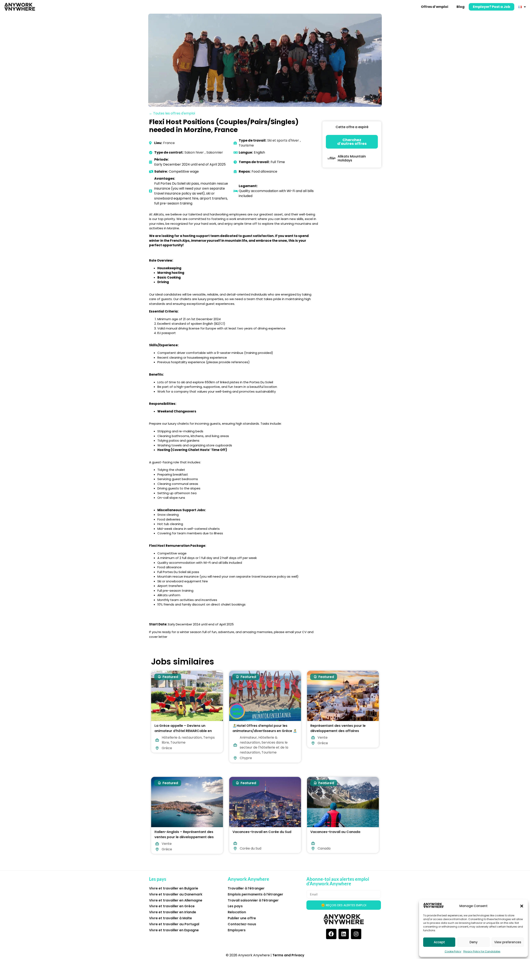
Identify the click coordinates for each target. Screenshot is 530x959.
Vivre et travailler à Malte (170, 918)
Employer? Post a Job (491, 6)
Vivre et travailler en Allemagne (175, 900)
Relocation (237, 912)
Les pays (235, 906)
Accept (439, 942)
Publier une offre (242, 918)
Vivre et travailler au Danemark (175, 894)
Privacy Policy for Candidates (481, 951)
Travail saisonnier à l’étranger (253, 900)
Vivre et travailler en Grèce (172, 906)
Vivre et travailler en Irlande (172, 912)
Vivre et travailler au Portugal (174, 924)
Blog (461, 6)
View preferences (507, 942)
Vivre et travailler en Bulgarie (173, 888)
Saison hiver (194, 152)
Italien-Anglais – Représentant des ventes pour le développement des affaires (184, 837)
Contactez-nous (242, 924)
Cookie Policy (453, 951)
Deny (474, 942)
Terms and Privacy (288, 955)
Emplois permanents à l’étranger (255, 894)
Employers (237, 930)
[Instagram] (356, 934)
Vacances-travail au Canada (335, 831)
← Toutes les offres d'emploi (172, 113)
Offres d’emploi (434, 6)
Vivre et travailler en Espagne (174, 930)
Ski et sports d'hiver (283, 140)
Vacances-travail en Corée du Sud (261, 831)
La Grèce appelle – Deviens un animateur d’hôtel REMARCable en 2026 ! (183, 730)
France (169, 143)
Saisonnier (214, 152)
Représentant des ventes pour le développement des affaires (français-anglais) (338, 730)
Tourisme (246, 145)
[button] (522, 906)
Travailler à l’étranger (246, 888)
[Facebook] (331, 934)
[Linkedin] (343, 934)
